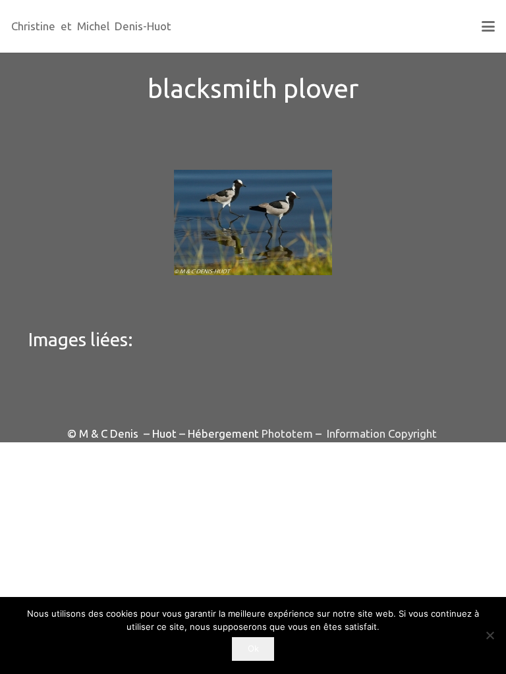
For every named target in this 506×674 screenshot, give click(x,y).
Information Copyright (380, 433)
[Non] (489, 635)
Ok (253, 648)
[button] (487, 26)
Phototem (287, 433)
